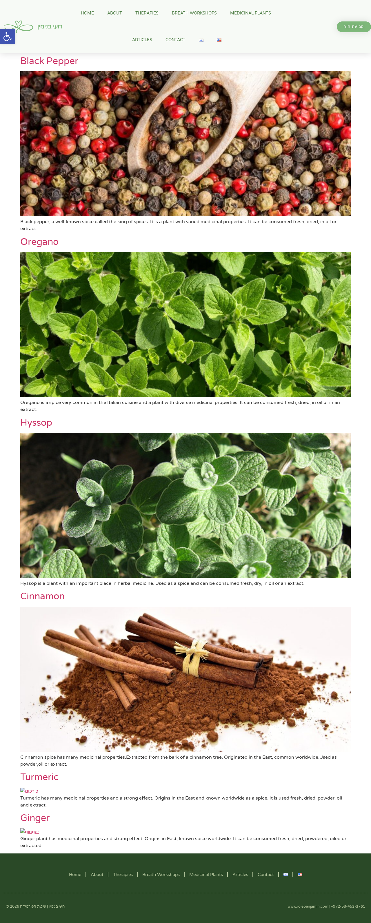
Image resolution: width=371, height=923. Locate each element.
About (114, 13)
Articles (142, 39)
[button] (7, 36)
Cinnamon (42, 596)
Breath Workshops (194, 13)
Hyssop (36, 422)
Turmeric (39, 777)
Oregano (39, 241)
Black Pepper (49, 61)
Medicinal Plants (250, 13)
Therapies (147, 13)
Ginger (35, 818)
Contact (176, 39)
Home (87, 13)
